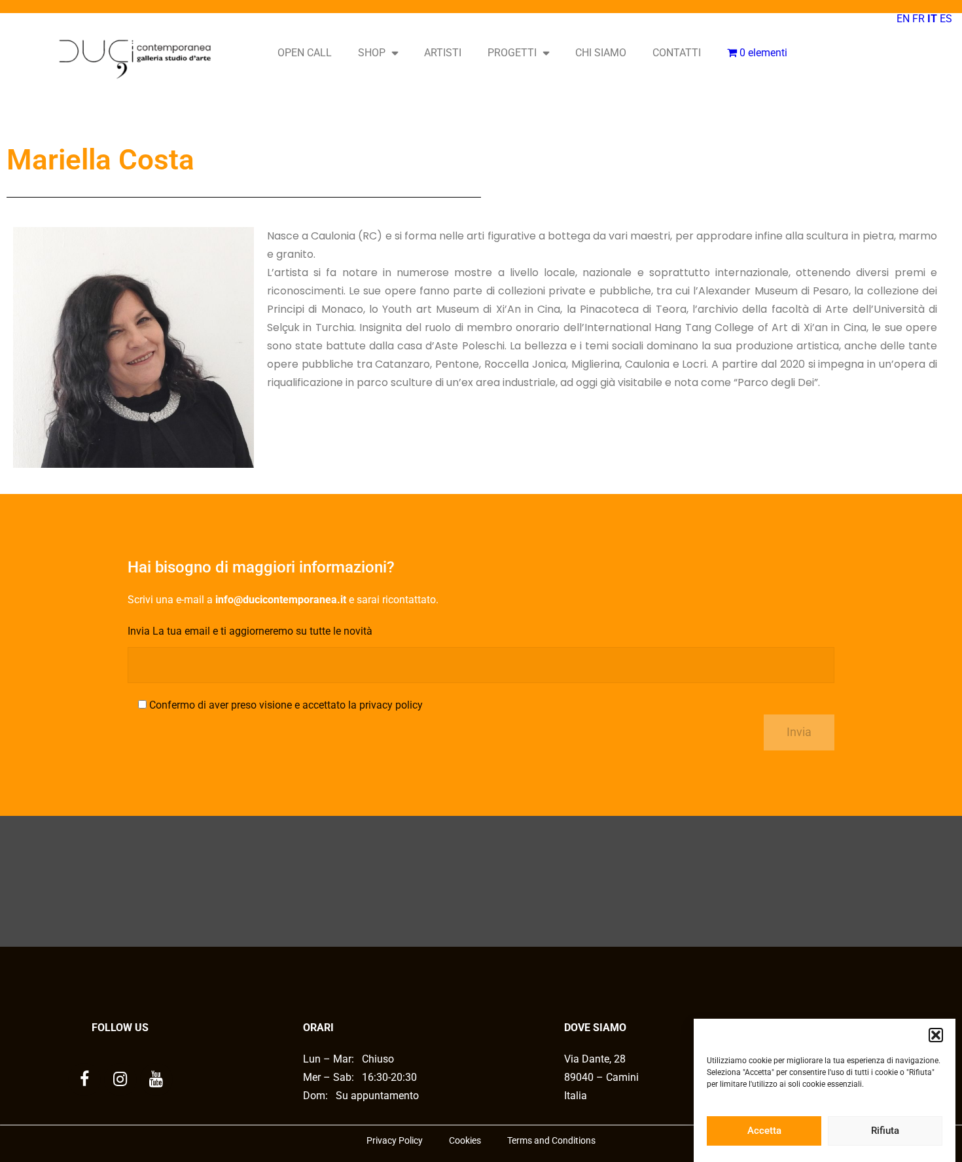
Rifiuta (885, 1131)
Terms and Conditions (551, 1140)
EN (903, 18)
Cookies (465, 1140)
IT (932, 18)
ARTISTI (442, 52)
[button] (935, 1035)
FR (918, 18)
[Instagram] (120, 1079)
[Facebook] (84, 1079)
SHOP (371, 52)
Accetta (764, 1131)
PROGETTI (512, 52)
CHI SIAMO (600, 52)
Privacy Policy (394, 1140)
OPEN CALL (304, 52)
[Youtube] (156, 1079)
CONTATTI (676, 52)
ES (946, 18)
